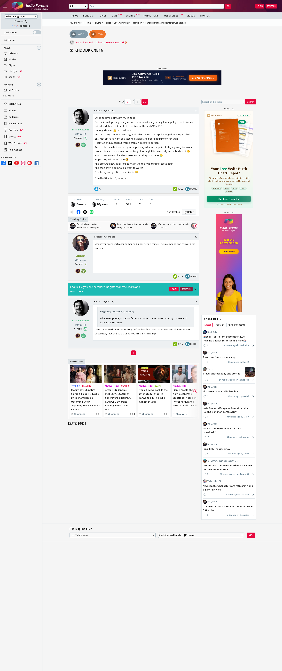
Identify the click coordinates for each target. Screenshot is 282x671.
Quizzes (13, 130)
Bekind (246, 396)
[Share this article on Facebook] (78, 212)
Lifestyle (12, 71)
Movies (12, 59)
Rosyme (245, 437)
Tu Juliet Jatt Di (214, 481)
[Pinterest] (29, 163)
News (7, 47)
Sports (12, 76)
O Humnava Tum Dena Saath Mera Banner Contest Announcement (227, 467)
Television (13, 53)
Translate (24, 25)
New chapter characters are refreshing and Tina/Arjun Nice (228, 487)
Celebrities (14, 104)
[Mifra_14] (72, 204)
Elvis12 (246, 362)
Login (260, 6)
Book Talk (212, 332)
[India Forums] (30, 6)
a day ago (231, 515)
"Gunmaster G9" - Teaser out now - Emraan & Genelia (228, 508)
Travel (210, 369)
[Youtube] (16, 163)
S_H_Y (246, 416)
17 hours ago (234, 453)
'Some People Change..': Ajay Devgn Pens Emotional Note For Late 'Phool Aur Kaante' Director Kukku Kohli (187, 397)
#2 (196, 236)
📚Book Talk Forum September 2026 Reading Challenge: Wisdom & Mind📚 (224, 338)
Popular (219, 324)
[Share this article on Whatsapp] (91, 212)
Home (11, 40)
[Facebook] (3, 163)
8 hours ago (233, 396)
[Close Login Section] (195, 289)
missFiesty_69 (242, 474)
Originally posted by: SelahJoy (117, 311)
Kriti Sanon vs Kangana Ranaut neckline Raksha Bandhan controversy (226, 410)
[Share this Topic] (72, 212)
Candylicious (243, 379)
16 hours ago (226, 474)
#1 (196, 110)
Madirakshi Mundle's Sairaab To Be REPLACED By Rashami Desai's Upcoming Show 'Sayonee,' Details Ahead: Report (85, 399)
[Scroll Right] (195, 226)
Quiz (114, 15)
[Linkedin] (36, 163)
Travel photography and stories (221, 373)
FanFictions (150, 15)
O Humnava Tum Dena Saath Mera (223, 460)
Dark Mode (10, 32)
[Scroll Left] (72, 226)
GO (228, 6)
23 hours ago (231, 494)
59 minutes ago (233, 416)
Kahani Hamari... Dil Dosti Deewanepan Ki (100, 42)
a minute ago (230, 345)
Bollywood (212, 352)
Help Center (15, 149)
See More (8, 95)
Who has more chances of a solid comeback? (222, 430)
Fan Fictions (15, 123)
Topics (102, 15)
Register (271, 6)
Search (250, 101)
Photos (205, 15)
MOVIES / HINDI (112, 386)
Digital (11, 65)
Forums (9, 84)
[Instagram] (23, 163)
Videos (12, 110)
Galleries (13, 117)
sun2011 (245, 494)
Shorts (12, 136)
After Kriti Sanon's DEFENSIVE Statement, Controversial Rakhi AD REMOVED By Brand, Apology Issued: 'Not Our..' (118, 399)
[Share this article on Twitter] (85, 212)
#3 (196, 301)
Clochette (244, 515)
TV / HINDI (75, 386)
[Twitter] (10, 163)
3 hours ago (233, 362)
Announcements (236, 324)
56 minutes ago (226, 379)
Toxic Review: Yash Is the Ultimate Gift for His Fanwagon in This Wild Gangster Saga (153, 395)
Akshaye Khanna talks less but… (221, 391)
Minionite (244, 345)
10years (80, 204)
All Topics (13, 90)
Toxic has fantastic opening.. (220, 357)
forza (246, 453)
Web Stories (15, 143)
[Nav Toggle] (5, 6)
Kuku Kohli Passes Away (216, 448)
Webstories (171, 15)
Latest (207, 324)
